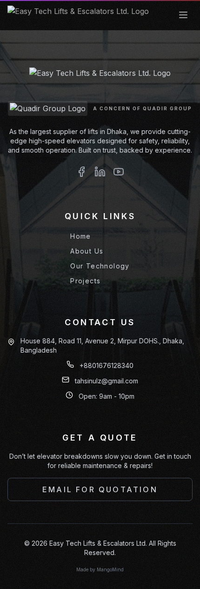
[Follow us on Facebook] (81, 173)
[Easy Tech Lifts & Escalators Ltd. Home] (78, 15)
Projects (85, 281)
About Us (86, 251)
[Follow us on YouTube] (118, 173)
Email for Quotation (100, 489)
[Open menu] (183, 15)
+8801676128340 (106, 365)
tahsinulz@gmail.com (106, 381)
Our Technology (100, 266)
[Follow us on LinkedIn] (100, 173)
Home (80, 236)
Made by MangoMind (100, 569)
